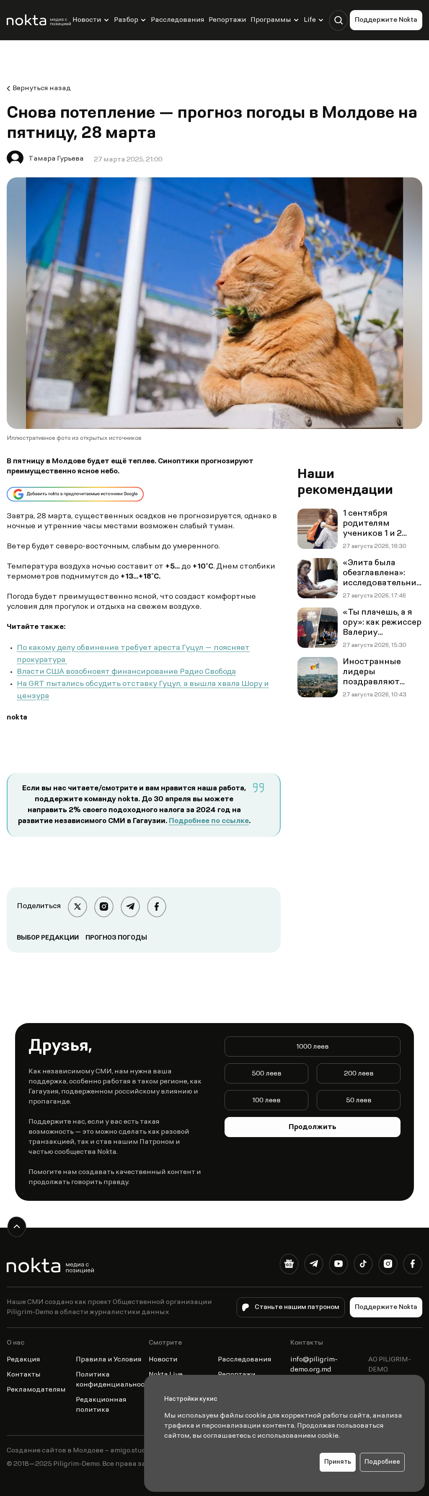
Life (310, 20)
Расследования (177, 20)
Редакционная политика (101, 1405)
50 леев (359, 1100)
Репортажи (227, 20)
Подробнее (382, 1462)
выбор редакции (48, 938)
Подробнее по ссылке (209, 821)
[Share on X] (77, 906)
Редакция (23, 1359)
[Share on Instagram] (104, 906)
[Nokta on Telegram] (313, 1265)
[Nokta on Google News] (289, 1265)
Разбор (126, 20)
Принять (337, 1462)
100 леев (266, 1100)
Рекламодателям (36, 1390)
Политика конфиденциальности (114, 1379)
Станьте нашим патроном (297, 1307)
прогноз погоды (116, 938)
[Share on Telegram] (130, 906)
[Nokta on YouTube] (338, 1265)
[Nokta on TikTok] (363, 1265)
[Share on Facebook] (156, 906)
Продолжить (312, 1127)
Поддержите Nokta (386, 20)
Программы (271, 20)
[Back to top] (16, 1226)
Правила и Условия (109, 1359)
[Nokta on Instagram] (388, 1265)
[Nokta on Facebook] (412, 1265)
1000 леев (312, 1047)
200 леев (359, 1073)
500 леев (267, 1073)
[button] (338, 20)
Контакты (24, 1374)
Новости (86, 20)
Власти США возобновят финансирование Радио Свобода (126, 672)
